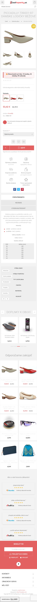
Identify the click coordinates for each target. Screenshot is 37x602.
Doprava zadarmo (11, 171)
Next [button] (34, 312)
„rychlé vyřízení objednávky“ (18, 530)
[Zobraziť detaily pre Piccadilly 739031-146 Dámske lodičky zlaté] (20, 101)
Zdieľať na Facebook (14, 189)
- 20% (34, 26)
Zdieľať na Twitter (18, 189)
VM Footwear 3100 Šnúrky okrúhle (9, 336)
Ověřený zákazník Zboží (24, 505)
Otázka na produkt (18, 208)
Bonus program (26, 171)
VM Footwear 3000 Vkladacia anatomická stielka (27, 337)
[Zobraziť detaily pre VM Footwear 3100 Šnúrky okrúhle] (9, 325)
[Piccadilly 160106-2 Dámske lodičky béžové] (28, 396)
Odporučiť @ (24, 142)
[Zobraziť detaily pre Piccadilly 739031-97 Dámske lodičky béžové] (6, 101)
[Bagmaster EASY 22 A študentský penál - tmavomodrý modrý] (9, 450)
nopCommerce (21, 590)
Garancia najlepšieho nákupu (26, 161)
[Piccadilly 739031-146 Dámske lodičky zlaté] (9, 396)
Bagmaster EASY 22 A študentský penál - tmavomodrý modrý (9, 462)
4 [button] (21, 346)
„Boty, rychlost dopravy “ (18, 500)
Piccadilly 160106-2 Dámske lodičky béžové (28, 407)
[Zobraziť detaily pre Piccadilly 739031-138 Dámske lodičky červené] (13, 101)
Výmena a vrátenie (11, 161)
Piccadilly (10, 113)
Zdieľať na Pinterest (22, 189)
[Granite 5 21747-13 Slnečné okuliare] (28, 423)
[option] (9, 330)
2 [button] (15, 346)
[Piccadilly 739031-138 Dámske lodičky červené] (28, 369)
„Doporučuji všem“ (18, 485)
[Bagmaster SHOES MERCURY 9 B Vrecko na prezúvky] (28, 450)
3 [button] (18, 346)
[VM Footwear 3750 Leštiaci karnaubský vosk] (9, 423)
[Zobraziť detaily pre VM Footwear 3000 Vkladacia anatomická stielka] (27, 325)
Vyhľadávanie (35, 6)
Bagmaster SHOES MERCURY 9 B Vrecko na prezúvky (28, 461)
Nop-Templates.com (22, 592)
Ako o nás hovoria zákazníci (18, 477)
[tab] (18, 197)
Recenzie (18, 203)
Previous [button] (2, 312)
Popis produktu (18, 197)
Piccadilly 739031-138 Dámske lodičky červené (28, 380)
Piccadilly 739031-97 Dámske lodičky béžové (9, 380)
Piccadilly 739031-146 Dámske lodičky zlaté (9, 407)
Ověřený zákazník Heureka (23, 490)
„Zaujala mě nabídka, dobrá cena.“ (18, 515)
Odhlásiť (25, 557)
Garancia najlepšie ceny (13, 142)
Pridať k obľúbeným (18, 142)
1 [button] (12, 346)
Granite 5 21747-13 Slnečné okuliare (28, 434)
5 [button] (25, 346)
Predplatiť (14, 557)
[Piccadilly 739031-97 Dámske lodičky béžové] (9, 369)
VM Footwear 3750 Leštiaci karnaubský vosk (9, 434)
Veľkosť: (6, 131)
